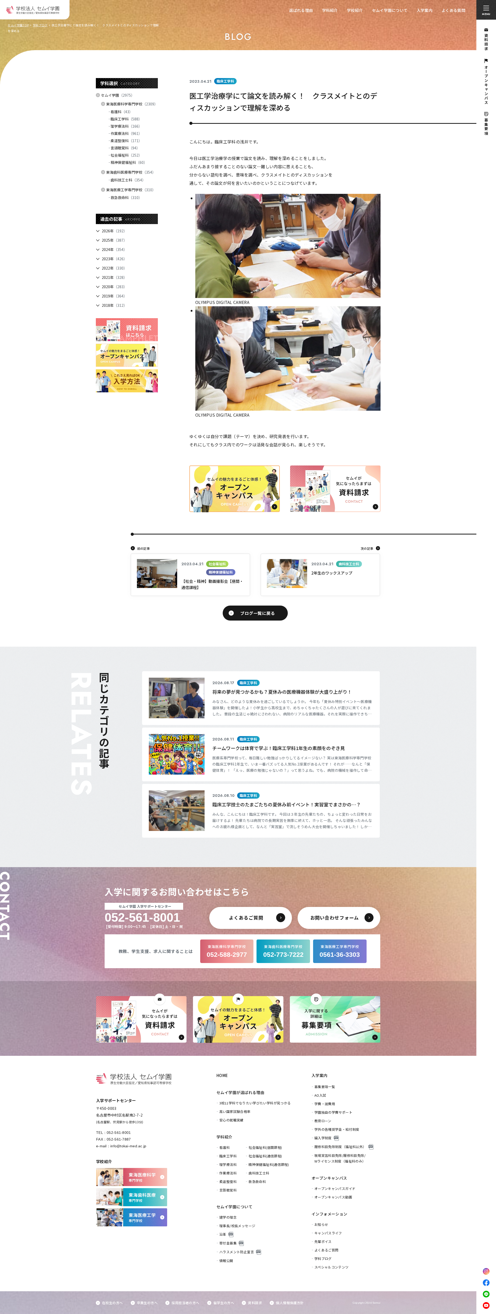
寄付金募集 (228, 1243)
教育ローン (322, 1120)
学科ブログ (40, 25)
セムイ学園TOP (18, 25)
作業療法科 (126, 133)
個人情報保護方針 (290, 1302)
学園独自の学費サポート (333, 1112)
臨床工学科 (126, 118)
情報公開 (226, 1260)
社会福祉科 (126, 155)
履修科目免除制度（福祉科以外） (340, 1146)
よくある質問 (453, 10)
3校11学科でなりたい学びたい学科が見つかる (255, 1103)
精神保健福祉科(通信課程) (269, 1164)
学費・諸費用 (324, 1103)
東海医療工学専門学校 (131, 189)
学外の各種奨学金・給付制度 (336, 1129)
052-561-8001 (119, 1132)
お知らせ (321, 1224)
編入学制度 (323, 1137)
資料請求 (255, 1302)
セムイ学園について (390, 10)
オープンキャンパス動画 (333, 1197)
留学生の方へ (223, 1302)
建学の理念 (228, 1217)
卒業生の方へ (147, 1302)
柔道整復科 (126, 140)
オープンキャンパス (329, 1178)
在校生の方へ (112, 1302)
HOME (222, 1075)
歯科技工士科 (128, 179)
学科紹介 (330, 10)
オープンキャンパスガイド (335, 1188)
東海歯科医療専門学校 (131, 172)
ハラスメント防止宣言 (236, 1251)
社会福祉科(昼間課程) (265, 1147)
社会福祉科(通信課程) (265, 1155)
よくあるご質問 (326, 1250)
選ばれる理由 (301, 10)
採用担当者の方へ (185, 1302)
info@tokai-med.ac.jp (128, 1146)
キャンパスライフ (328, 1233)
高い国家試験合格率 (235, 1111)
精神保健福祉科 (129, 162)
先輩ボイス (323, 1241)
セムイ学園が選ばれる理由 (240, 1092)
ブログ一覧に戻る (257, 613)
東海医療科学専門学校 (132, 103)
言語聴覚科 (125, 147)
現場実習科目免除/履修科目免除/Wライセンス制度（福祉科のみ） (340, 1158)
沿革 (222, 1234)
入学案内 (424, 10)
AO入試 (320, 1095)
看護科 (122, 111)
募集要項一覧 (324, 1086)
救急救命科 (126, 197)
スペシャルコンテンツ (331, 1267)
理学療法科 (126, 126)
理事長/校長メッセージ (237, 1225)
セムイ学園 (118, 95)
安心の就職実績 (231, 1120)
